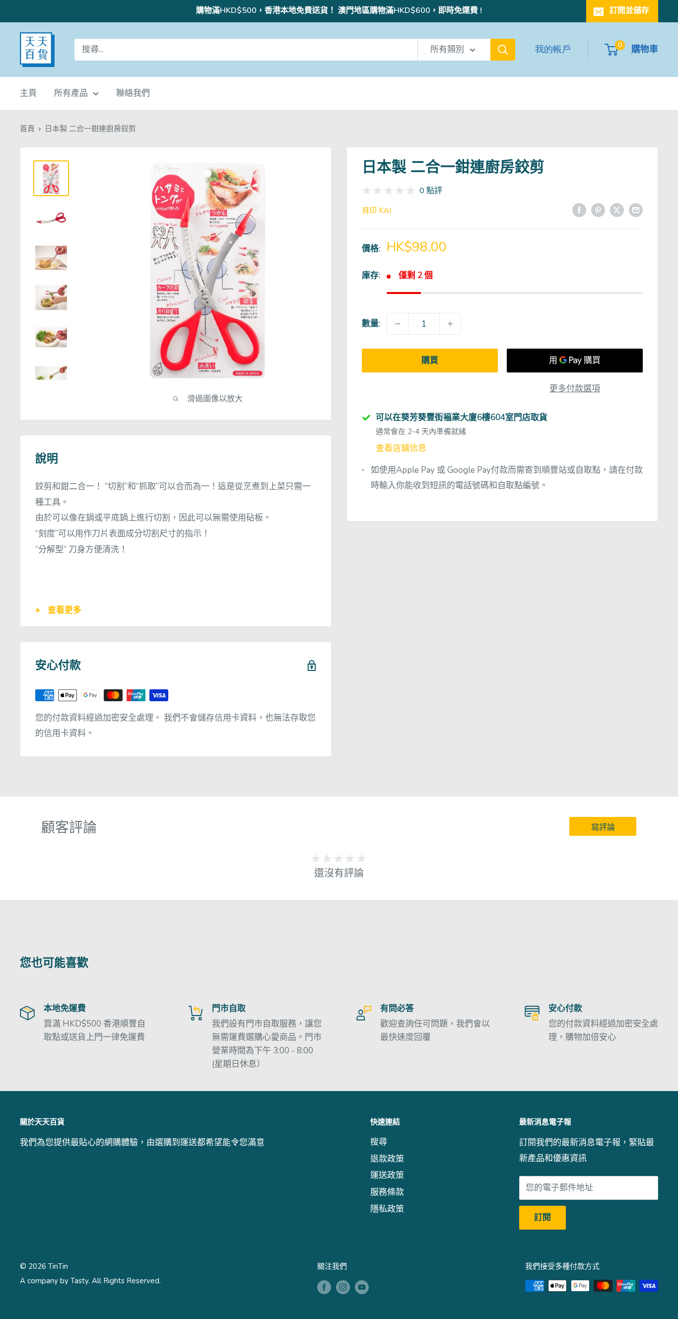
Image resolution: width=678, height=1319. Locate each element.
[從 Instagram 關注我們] (343, 1287)
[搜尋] (502, 50)
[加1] (450, 323)
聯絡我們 (133, 93)
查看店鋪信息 (401, 447)
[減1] (397, 323)
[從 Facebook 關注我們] (324, 1287)
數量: (371, 323)
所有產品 (71, 93)
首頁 (27, 129)
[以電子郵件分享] (636, 210)
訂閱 (542, 1217)
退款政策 (387, 1159)
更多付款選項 (574, 388)
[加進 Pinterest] (598, 210)
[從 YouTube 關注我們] (362, 1287)
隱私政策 (387, 1209)
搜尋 (378, 1142)
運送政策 (387, 1175)
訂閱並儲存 (629, 10)
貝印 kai (376, 211)
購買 (429, 360)
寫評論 (603, 827)
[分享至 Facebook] (579, 210)
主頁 (28, 93)
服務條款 (387, 1192)
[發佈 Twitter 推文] (617, 210)
